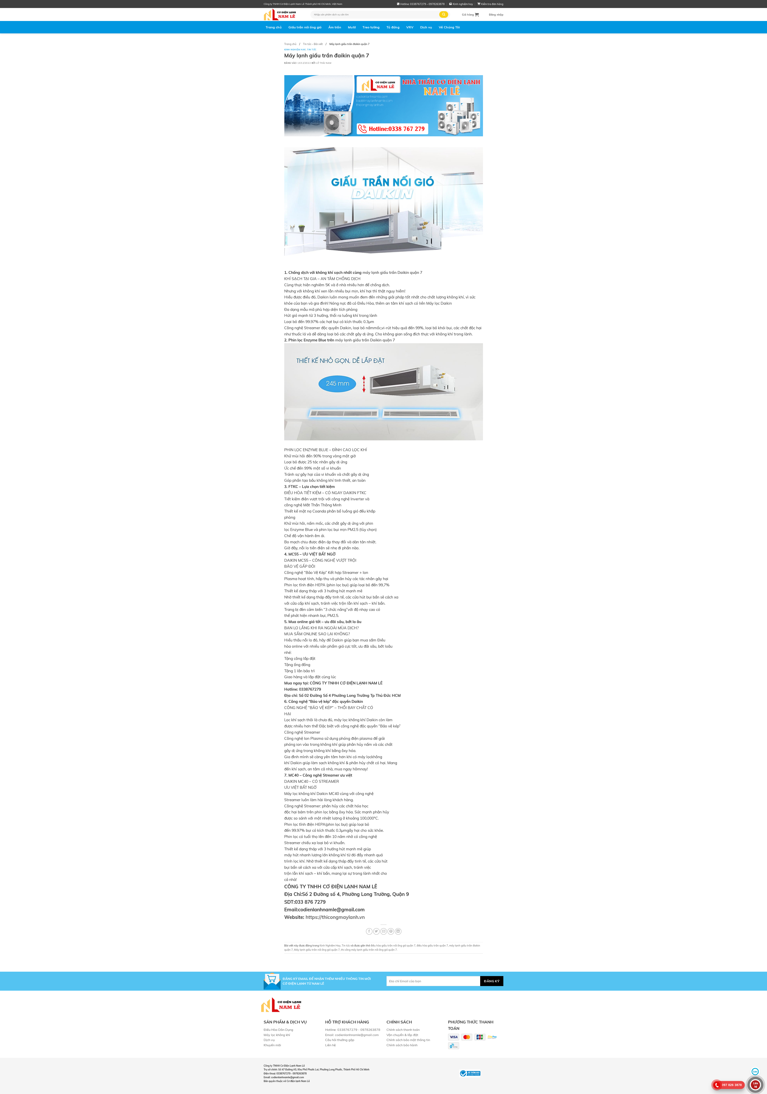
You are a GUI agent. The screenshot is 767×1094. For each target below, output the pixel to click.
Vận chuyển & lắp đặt (402, 1035)
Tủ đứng (392, 27)
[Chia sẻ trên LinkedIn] (398, 931)
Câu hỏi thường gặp (339, 1040)
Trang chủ (274, 27)
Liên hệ (330, 1045)
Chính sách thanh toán (403, 1030)
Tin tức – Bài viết (313, 44)
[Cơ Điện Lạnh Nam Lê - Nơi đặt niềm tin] (284, 14)
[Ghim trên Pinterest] (390, 931)
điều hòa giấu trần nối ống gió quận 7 (393, 945)
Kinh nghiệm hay (463, 4)
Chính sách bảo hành (401, 1045)
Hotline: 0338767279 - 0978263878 (352, 1030)
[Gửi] (443, 14)
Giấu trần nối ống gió (305, 27)
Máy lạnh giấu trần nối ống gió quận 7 (317, 949)
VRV (409, 27)
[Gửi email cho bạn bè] (383, 931)
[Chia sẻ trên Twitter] (376, 931)
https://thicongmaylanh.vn (335, 917)
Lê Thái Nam (323, 63)
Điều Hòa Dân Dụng (278, 1030)
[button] (470, 14)
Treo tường (371, 27)
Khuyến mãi (272, 1045)
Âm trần (334, 27)
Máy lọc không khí (277, 1035)
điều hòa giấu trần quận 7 (432, 945)
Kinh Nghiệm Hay (295, 49)
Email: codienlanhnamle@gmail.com (352, 1035)
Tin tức (312, 49)
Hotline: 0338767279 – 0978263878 (422, 4)
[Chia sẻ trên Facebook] (369, 931)
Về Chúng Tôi (449, 27)
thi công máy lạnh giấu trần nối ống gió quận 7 (369, 949)
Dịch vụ (426, 27)
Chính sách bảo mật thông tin (408, 1040)
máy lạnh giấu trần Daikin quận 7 (392, 272)
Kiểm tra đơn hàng (492, 4)
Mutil (352, 27)
